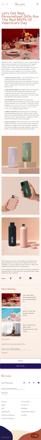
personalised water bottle (20, 105)
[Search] (7, 4)
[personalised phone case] (20, 196)
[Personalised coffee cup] (20, 173)
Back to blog (5, 339)
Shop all (20, 360)
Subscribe (5, 352)
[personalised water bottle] (20, 236)
